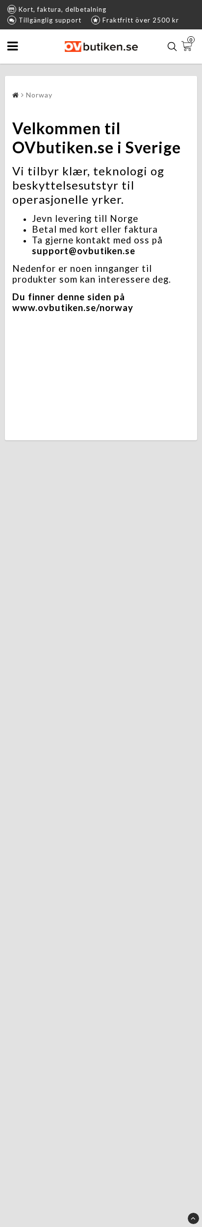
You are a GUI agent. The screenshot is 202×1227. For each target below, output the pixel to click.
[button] (188, 46)
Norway (39, 95)
